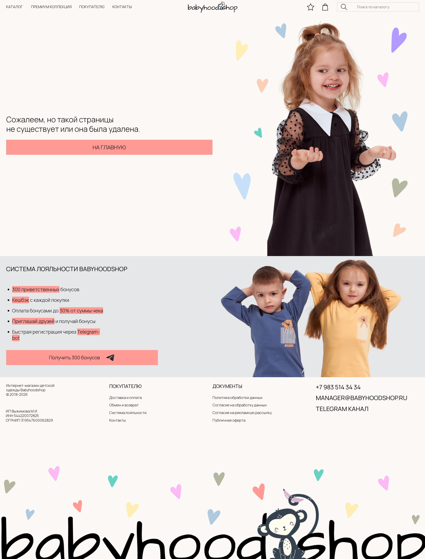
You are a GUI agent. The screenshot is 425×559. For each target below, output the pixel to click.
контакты (122, 6)
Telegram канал (342, 409)
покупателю (91, 6)
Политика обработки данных (237, 397)
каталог (14, 6)
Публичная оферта (228, 420)
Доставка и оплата (125, 397)
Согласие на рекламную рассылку (242, 412)
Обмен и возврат (124, 405)
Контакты (117, 420)
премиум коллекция (51, 6)
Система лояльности (128, 412)
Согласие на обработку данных (239, 405)
